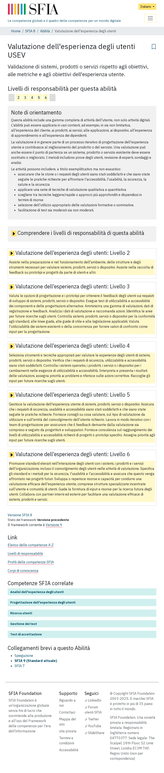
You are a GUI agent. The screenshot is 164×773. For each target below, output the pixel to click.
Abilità (45, 31)
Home (15, 31)
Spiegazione (24, 655)
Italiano (146, 6)
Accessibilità (68, 750)
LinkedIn (94, 700)
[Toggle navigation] (150, 18)
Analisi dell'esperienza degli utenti (37, 592)
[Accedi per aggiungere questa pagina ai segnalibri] (153, 46)
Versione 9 (54, 525)
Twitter (93, 719)
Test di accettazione (26, 634)
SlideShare (96, 733)
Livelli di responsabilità (25, 553)
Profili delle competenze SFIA (31, 562)
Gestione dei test (23, 624)
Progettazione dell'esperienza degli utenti (42, 602)
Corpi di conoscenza (23, 570)
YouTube (94, 726)
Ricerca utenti (21, 613)
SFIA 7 (20, 666)
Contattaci (67, 712)
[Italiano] (64, 9)
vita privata (67, 731)
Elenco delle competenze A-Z (31, 545)
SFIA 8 (30, 31)
